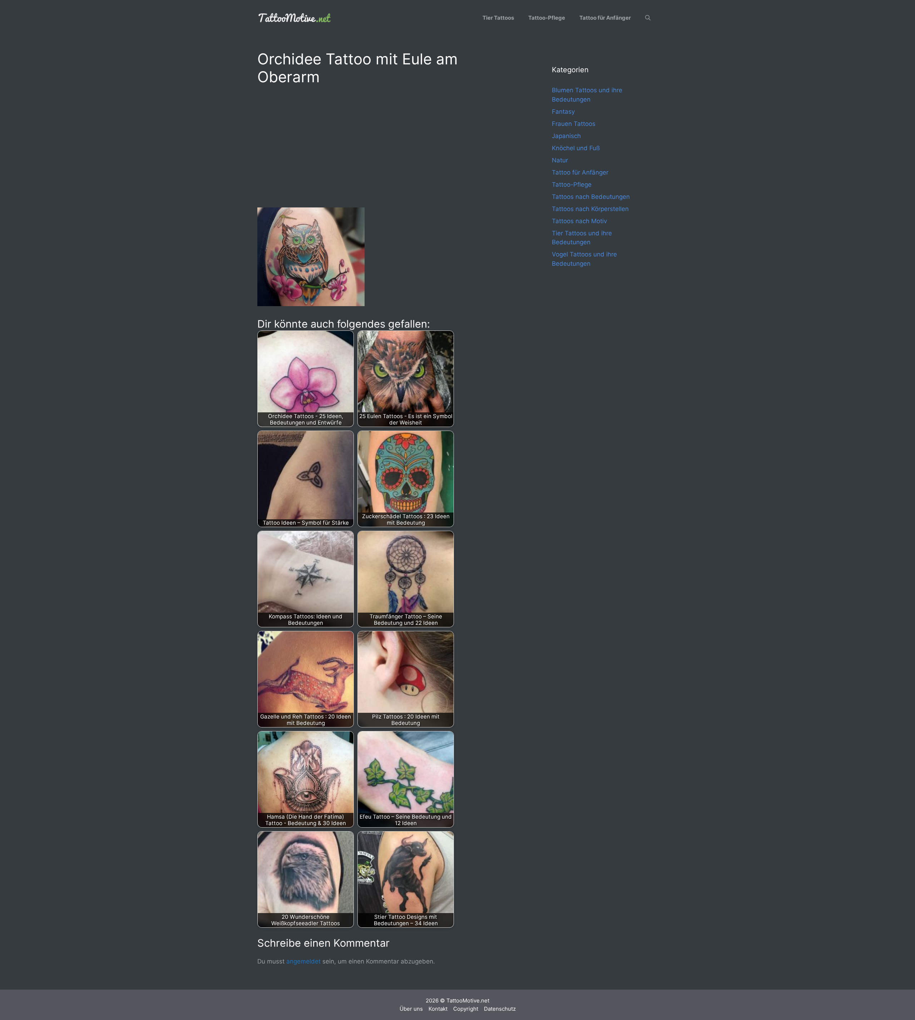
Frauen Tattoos (573, 123)
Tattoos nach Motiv (579, 221)
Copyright (465, 1008)
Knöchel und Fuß (576, 148)
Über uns (411, 1008)
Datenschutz (500, 1008)
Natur (560, 160)
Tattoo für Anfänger (605, 17)
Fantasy (563, 111)
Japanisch (566, 135)
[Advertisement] (390, 145)
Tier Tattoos (498, 17)
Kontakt (438, 1008)
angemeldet (303, 961)
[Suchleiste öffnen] (648, 18)
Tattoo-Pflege (546, 17)
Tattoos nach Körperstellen (590, 208)
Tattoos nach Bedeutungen (591, 196)
